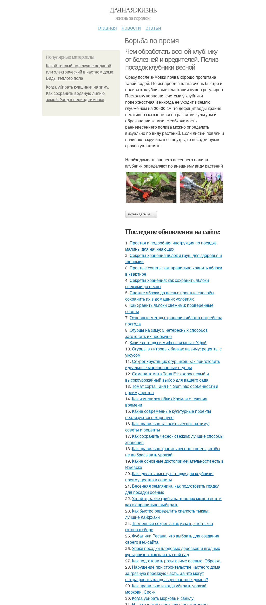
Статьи (153, 27)
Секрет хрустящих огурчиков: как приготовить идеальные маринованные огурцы (172, 364)
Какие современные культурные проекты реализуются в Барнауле (168, 414)
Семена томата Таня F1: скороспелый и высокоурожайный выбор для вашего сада (167, 377)
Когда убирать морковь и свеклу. (163, 598)
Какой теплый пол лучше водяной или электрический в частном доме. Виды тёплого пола (80, 72)
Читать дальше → (141, 214)
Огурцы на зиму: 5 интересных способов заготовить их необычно (166, 333)
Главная (107, 27)
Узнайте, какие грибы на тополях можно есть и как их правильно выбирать (173, 501)
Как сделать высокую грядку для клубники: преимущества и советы (169, 476)
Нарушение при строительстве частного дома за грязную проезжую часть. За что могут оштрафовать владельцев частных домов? (172, 573)
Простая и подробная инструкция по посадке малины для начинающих (171, 246)
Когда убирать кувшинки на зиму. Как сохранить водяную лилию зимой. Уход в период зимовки (77, 93)
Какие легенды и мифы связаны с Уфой (168, 342)
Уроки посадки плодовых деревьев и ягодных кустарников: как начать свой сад (172, 551)
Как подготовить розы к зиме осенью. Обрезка (176, 561)
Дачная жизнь (133, 9)
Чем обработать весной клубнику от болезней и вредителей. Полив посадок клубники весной (171, 59)
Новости (131, 27)
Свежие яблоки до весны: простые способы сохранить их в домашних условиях (169, 296)
